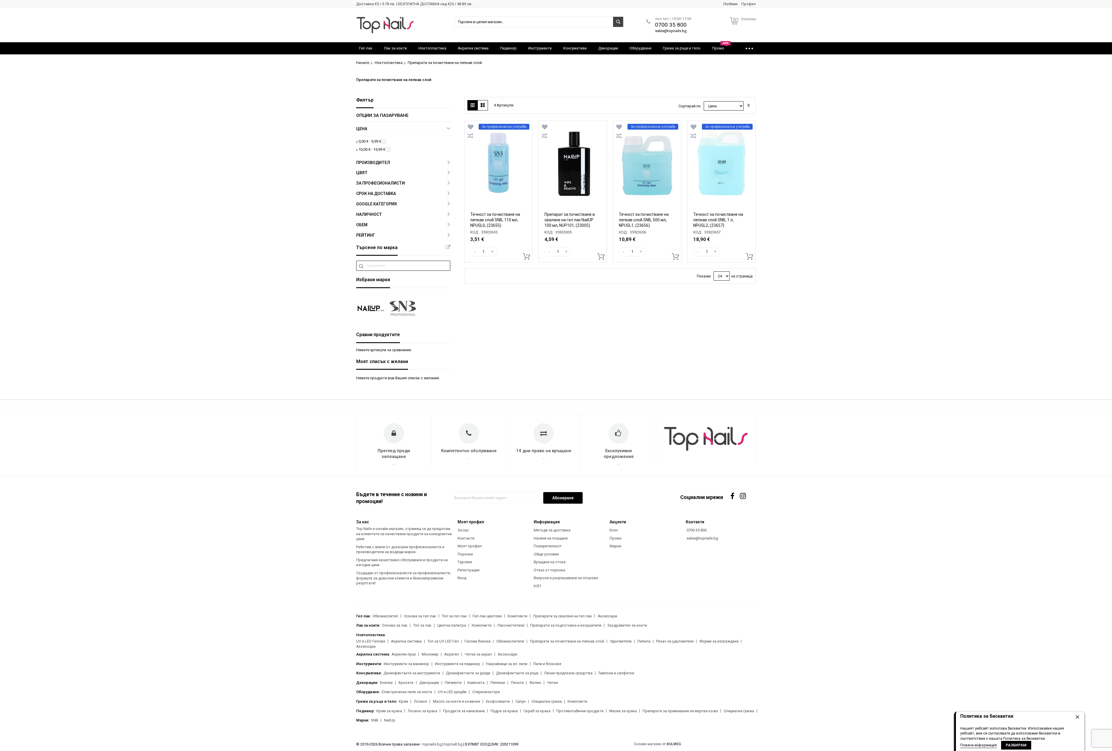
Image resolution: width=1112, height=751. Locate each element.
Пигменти (453, 682)
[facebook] (732, 496)
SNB (374, 720)
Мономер (430, 654)
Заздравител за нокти (627, 625)
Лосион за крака (422, 711)
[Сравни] (470, 136)
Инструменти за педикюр (457, 664)
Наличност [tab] (369, 214)
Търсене (465, 562)
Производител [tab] (373, 162)
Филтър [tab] (365, 100)
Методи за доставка (552, 530)
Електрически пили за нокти (407, 692)
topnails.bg (432, 744)
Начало (363, 62)
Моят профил (470, 546)
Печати (517, 682)
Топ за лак (422, 625)
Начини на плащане (551, 538)
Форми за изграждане (718, 641)
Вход (462, 578)
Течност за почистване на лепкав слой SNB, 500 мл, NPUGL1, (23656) (644, 220)
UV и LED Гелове (370, 641)
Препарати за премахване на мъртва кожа (680, 711)
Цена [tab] (361, 128)
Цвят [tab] (361, 172)
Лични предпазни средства (568, 673)
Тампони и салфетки (616, 673)
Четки (552, 682)
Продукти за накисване (464, 711)
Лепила (643, 641)
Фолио (535, 682)
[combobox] (539, 22)
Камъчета (475, 682)
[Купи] (525, 255)
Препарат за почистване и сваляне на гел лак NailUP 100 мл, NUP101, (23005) (569, 220)
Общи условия (546, 554)
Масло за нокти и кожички (456, 701)
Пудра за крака (504, 711)
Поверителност (548, 546)
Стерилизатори (486, 692)
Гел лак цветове (487, 616)
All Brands (448, 247)
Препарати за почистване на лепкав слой (567, 641)
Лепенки (497, 682)
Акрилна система (406, 641)
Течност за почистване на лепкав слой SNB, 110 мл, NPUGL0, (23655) (495, 220)
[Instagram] (743, 496)
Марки (615, 546)
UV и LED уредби (452, 692)
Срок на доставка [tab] (376, 193)
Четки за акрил (478, 654)
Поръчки (465, 554)
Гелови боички (477, 641)
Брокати (406, 682)
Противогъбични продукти (579, 711)
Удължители (621, 641)
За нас (463, 530)
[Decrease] (475, 251)
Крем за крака (389, 711)
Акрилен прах (404, 654)
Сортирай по (689, 106)
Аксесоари (607, 616)
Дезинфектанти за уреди (468, 673)
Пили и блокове (547, 664)
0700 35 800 (671, 24)
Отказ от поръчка (549, 570)
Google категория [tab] (376, 204)
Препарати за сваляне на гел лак (562, 616)
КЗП (537, 586)
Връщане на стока (550, 562)
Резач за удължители (675, 641)
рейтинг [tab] (365, 235)
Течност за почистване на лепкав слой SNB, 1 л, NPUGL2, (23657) (718, 220)
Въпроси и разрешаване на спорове (566, 578)
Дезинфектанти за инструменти (411, 673)
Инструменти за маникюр (406, 664)
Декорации (429, 682)
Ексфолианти (498, 701)
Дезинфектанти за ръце (517, 673)
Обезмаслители (510, 641)
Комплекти (517, 616)
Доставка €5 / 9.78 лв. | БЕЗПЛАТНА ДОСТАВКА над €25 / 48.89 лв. (414, 4)
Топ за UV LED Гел (443, 641)
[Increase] (492, 251)
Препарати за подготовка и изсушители (565, 625)
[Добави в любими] (470, 127)
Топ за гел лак (454, 616)
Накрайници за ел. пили (506, 664)
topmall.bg (453, 744)
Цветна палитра (451, 625)
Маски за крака (623, 711)
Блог (614, 530)
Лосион (420, 701)
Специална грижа (546, 701)
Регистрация (469, 570)
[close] (1077, 717)
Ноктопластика (389, 62)
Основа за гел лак (420, 616)
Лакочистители (510, 625)
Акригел (451, 654)
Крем (403, 701)
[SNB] (403, 308)
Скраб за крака (537, 711)
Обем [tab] (361, 224)
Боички (386, 682)
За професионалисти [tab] (380, 183)
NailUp (389, 720)
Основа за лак (394, 625)
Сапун (520, 701)
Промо (616, 538)
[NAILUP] (370, 308)
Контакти (466, 538)
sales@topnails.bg (671, 31)
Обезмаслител (385, 616)
